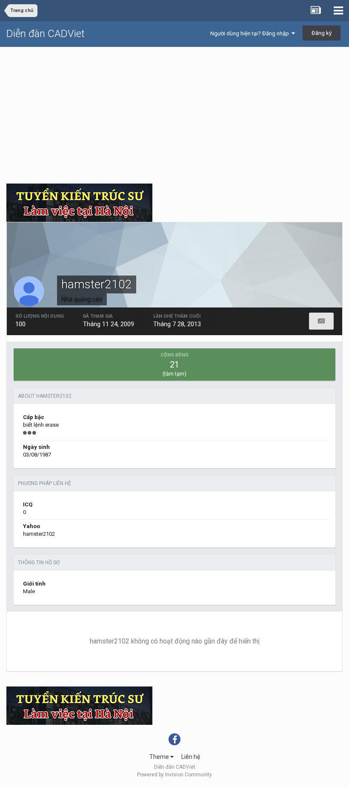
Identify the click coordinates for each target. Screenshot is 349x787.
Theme (159, 756)
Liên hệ (190, 756)
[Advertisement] (174, 111)
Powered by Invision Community (174, 775)
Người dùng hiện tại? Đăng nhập (251, 33)
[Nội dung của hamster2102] (321, 321)
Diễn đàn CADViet (45, 34)
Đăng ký (322, 33)
